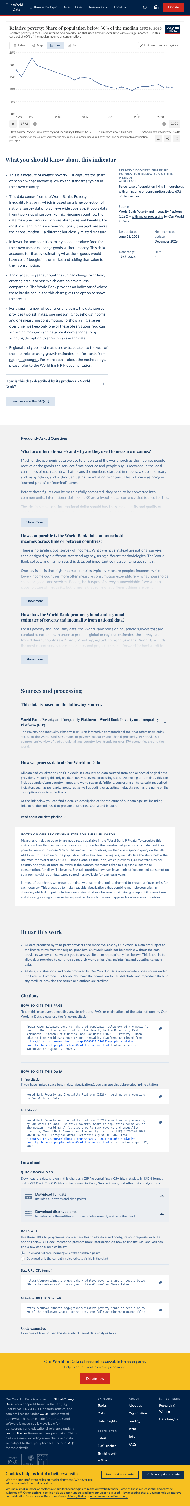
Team (132, 1429)
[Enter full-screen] (176, 138)
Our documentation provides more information (77, 1242)
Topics (102, 1405)
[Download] (158, 138)
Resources (96, 7)
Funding (134, 1421)
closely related (80, 232)
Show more (34, 522)
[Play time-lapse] (13, 124)
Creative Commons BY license (51, 976)
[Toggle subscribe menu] (156, 7)
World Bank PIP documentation (65, 365)
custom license (16, 1433)
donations (66, 1479)
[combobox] (145, 7)
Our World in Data (14, 7)
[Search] (145, 7)
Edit (161, 45)
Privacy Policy (76, 1496)
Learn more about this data (114, 132)
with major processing (147, 216)
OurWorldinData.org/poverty (155, 132)
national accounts (23, 360)
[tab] (19, 45)
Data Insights (107, 1421)
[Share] (167, 138)
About (117, 7)
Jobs (132, 1436)
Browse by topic (45, 7)
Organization (138, 1413)
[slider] (34, 124)
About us (135, 1405)
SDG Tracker (107, 1446)
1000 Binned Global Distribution (83, 860)
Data (66, 7)
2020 (174, 123)
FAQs (70, 1443)
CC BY (176, 132)
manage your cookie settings (109, 1496)
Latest (79, 7)
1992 (24, 123)
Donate (173, 7)
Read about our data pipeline (41, 817)
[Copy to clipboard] (156, 1028)
